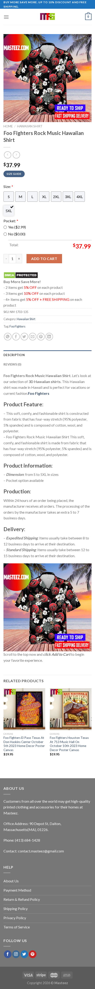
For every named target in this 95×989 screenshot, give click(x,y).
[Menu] (6, 17)
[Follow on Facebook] (8, 954)
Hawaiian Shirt (30, 126)
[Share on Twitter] (24, 336)
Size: (8, 186)
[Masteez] (48, 17)
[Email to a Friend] (32, 336)
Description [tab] (14, 355)
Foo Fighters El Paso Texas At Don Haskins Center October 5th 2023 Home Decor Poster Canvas (24, 744)
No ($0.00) (16, 234)
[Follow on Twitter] (24, 954)
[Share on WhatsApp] (8, 336)
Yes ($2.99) (17, 227)
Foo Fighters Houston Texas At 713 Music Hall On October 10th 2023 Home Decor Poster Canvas (69, 744)
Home (8, 126)
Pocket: (10, 221)
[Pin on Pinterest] (41, 336)
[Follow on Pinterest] (32, 954)
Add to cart (44, 258)
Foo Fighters (17, 326)
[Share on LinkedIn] (49, 336)
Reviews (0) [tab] (12, 364)
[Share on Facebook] (16, 336)
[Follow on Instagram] (16, 954)
